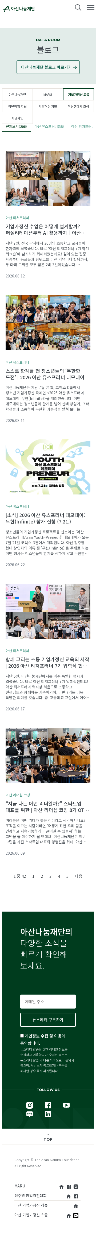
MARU (47, 94)
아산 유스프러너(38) (49, 126)
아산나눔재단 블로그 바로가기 (46, 67)
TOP (48, 1139)
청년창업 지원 (17, 106)
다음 (78, 876)
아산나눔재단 (17, 94)
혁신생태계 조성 (78, 106)
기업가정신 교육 (78, 94)
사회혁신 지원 (48, 106)
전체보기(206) (16, 126)
